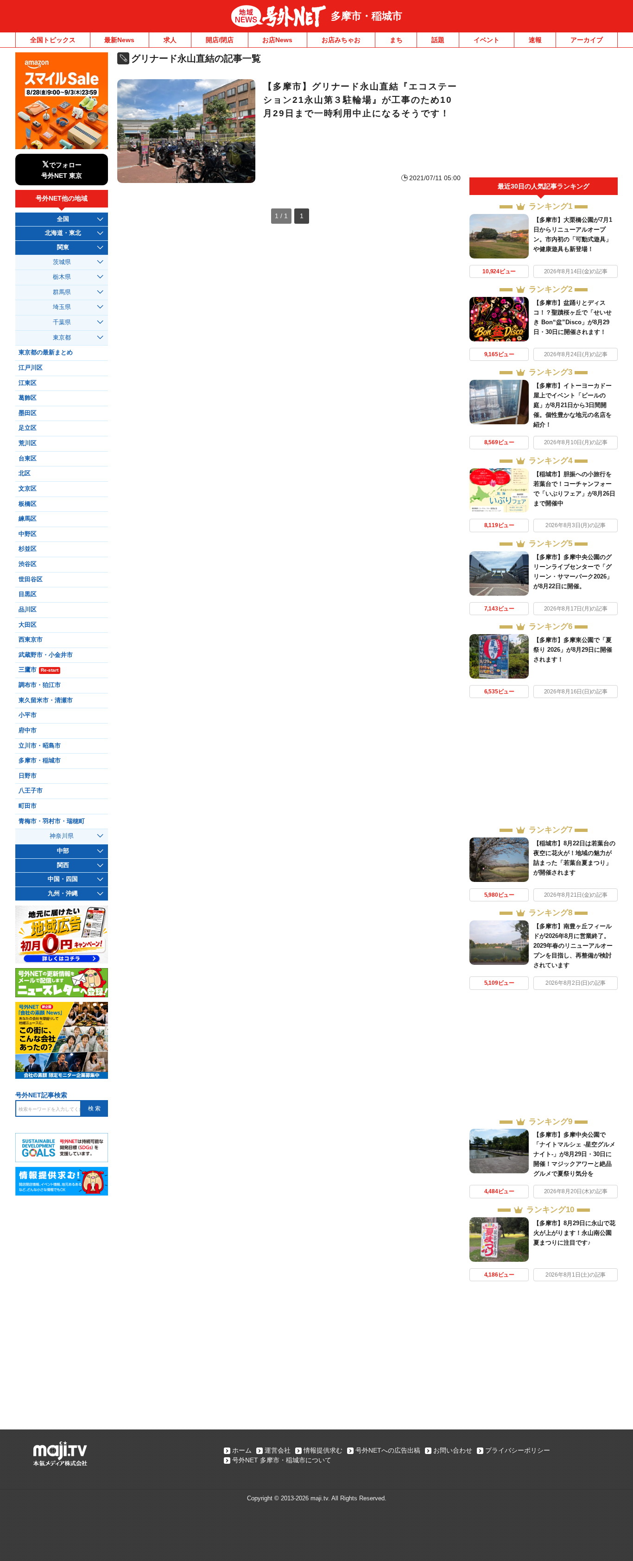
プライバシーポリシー (517, 1450)
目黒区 (28, 594)
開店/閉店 (220, 40)
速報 (535, 40)
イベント (487, 40)
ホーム (242, 1450)
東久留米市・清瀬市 (46, 700)
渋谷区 (28, 564)
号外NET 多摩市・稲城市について (281, 1460)
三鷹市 (38, 670)
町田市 (28, 806)
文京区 (28, 488)
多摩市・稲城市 (366, 16)
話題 (437, 40)
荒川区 (28, 443)
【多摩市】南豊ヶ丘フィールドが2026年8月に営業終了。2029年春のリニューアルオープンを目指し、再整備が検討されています (573, 946)
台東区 (28, 458)
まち (396, 40)
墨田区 (28, 413)
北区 (25, 473)
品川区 (28, 609)
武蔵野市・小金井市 (46, 655)
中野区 (28, 534)
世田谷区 (31, 579)
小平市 (28, 715)
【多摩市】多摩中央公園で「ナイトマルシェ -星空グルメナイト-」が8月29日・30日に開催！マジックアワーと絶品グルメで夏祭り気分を (574, 1154)
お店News (277, 40)
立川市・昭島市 (40, 746)
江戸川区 (31, 368)
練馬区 (28, 519)
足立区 (28, 428)
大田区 (28, 625)
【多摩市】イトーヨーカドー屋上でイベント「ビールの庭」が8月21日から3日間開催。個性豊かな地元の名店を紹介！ (572, 405)
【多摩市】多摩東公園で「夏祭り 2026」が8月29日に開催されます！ (572, 649)
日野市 (28, 776)
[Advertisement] (543, 115)
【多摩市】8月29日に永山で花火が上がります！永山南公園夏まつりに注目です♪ (574, 1233)
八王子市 (31, 790)
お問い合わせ (452, 1450)
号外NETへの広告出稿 (387, 1450)
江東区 (28, 383)
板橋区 (28, 504)
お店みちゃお (341, 40)
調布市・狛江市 (40, 685)
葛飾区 (28, 398)
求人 (170, 40)
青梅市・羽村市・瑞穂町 (52, 821)
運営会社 (278, 1450)
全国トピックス (53, 40)
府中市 (28, 730)
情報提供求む (323, 1450)
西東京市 (31, 639)
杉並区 (28, 549)
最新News (119, 40)
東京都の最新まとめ (46, 352)
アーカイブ (586, 40)
